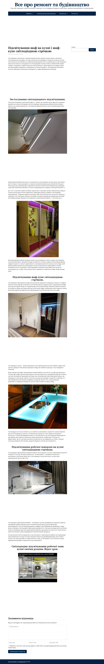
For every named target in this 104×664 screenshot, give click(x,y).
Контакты (75, 13)
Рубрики (29, 13)
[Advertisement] (52, 29)
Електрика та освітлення (14, 54)
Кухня (21, 54)
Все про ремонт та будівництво (52, 4)
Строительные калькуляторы (46, 13)
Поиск (73, 47)
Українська (62, 13)
